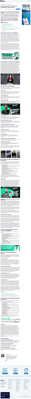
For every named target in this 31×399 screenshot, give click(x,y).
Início (1, 4)
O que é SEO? (3, 27)
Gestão (4, 4)
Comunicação (6, 4)
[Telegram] (29, 396)
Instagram (2, 37)
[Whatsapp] (28, 396)
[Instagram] (20, 396)
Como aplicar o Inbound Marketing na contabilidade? (8, 294)
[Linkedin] (23, 396)
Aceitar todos (3, 396)
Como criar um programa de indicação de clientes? (8, 28)
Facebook (15, 36)
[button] (28, 1)
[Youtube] (19, 396)
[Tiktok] (26, 396)
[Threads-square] (27, 396)
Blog (2, 4)
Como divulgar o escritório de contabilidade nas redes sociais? (9, 26)
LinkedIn (18, 36)
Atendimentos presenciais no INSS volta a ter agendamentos (9, 293)
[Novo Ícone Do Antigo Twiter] (24, 396)
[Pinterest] (25, 396)
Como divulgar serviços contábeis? (6, 25)
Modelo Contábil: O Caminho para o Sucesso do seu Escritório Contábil (10, 295)
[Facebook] (22, 396)
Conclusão (3, 30)
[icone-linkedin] (6, 360)
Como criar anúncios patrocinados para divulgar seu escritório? (9, 29)
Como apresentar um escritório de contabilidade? (8, 24)
